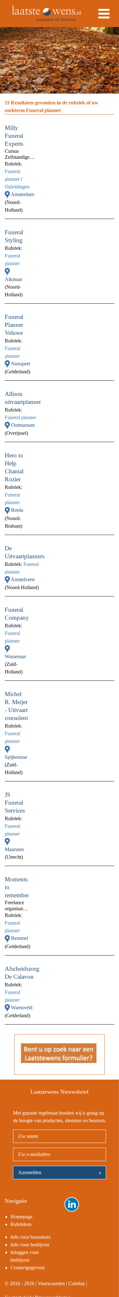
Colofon (76, 1283)
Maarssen (14, 849)
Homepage (21, 1216)
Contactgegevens (27, 1267)
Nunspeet (20, 363)
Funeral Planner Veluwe (14, 325)
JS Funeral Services (15, 802)
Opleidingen (17, 186)
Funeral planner (20, 417)
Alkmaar (13, 279)
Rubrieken (20, 1224)
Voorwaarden (51, 1283)
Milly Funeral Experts (14, 135)
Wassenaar (15, 656)
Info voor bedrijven (29, 1244)
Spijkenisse (16, 757)
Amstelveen (23, 579)
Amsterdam (22, 194)
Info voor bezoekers (30, 1237)
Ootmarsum (23, 425)
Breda (17, 510)
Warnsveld (21, 1007)
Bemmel (19, 938)
